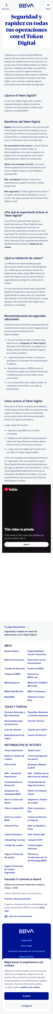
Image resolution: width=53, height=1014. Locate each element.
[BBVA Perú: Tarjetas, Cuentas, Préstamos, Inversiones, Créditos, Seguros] (26, 5)
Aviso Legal (26, 946)
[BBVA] (26, 931)
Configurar (26, 1006)
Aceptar (27, 996)
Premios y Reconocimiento (17, 899)
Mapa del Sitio (26, 956)
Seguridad (26, 940)
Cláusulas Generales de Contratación (26, 951)
